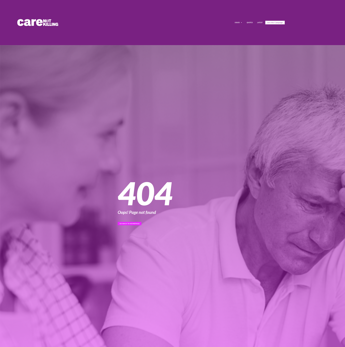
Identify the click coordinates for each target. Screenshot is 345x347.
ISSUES (237, 22)
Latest (260, 22)
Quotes (250, 22)
